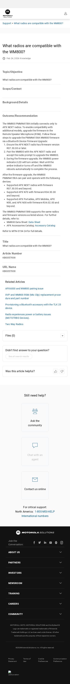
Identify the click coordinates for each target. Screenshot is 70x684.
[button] (62, 336)
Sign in (66, 13)
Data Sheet (34, 222)
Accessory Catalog (45, 225)
